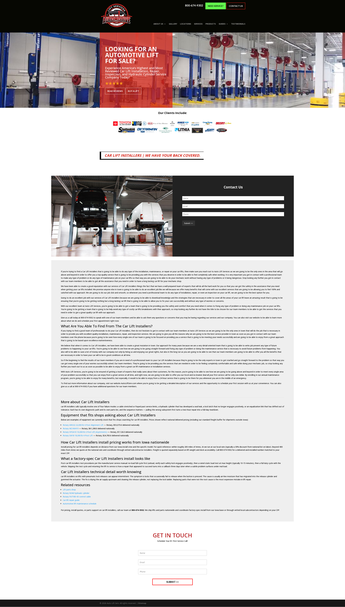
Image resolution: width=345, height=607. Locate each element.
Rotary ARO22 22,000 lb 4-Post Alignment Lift (83, 425)
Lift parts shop (69, 489)
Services (198, 24)
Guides (222, 24)
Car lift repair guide (71, 500)
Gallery (173, 24)
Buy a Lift (133, 91)
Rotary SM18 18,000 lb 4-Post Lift (78, 435)
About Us (158, 24)
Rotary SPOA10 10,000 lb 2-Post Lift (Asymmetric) (85, 432)
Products (211, 24)
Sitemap (142, 603)
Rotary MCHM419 (71, 428)
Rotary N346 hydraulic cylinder (76, 493)
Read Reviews (115, 91)
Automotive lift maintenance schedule (79, 503)
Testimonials (238, 24)
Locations (185, 24)
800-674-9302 (194, 5)
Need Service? (215, 6)
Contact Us (236, 6)
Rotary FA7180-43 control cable (77, 496)
